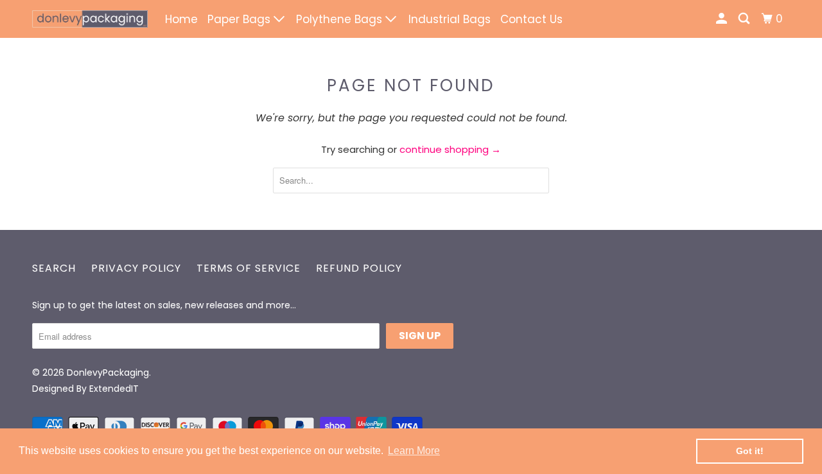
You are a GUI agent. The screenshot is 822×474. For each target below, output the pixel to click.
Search (54, 268)
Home (181, 19)
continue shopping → (450, 149)
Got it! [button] (750, 451)
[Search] (745, 18)
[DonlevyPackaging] (90, 19)
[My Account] (722, 18)
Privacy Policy (136, 268)
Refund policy (359, 268)
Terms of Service (249, 268)
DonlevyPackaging (108, 372)
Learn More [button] (414, 450)
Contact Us (531, 19)
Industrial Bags (449, 19)
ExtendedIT (114, 388)
